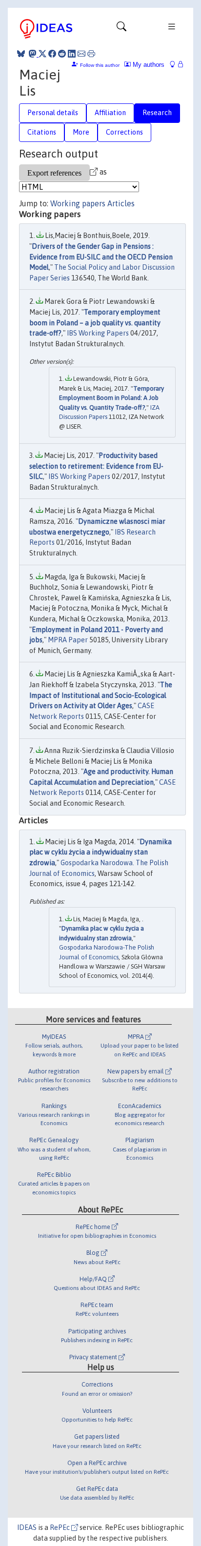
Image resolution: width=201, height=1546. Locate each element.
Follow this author (100, 65)
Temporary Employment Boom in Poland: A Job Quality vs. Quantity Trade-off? (111, 398)
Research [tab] (157, 113)
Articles (121, 203)
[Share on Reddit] (62, 53)
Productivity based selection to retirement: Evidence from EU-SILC (96, 466)
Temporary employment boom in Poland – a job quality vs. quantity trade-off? (95, 322)
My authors (147, 64)
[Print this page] (91, 53)
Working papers (77, 203)
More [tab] (81, 132)
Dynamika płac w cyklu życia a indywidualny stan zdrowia (100, 852)
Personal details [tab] (52, 113)
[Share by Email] (81, 53)
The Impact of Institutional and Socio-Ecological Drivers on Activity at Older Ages (100, 695)
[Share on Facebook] (52, 53)
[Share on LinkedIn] (72, 53)
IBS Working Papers (98, 333)
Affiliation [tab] (110, 113)
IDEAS (27, 1527)
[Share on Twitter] (42, 53)
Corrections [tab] (124, 132)
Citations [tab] (41, 132)
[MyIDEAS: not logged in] (175, 64)
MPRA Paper (68, 640)
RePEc (60, 1527)
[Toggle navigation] (121, 29)
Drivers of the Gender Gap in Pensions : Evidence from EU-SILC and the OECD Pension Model (101, 256)
